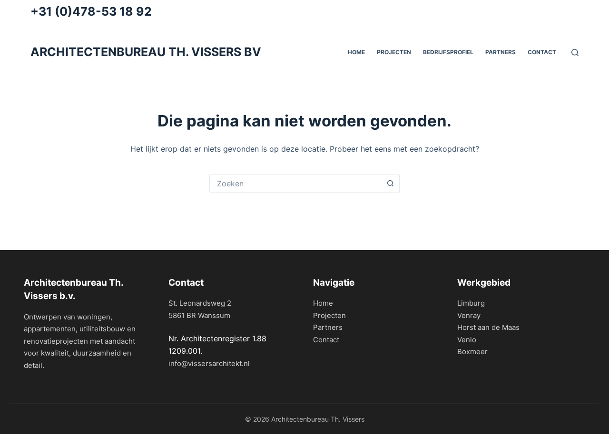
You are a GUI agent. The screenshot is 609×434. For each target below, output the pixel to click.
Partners (328, 327)
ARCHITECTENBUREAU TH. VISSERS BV (145, 52)
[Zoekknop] (390, 183)
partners (500, 52)
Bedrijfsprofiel (448, 52)
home (356, 52)
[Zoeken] (575, 52)
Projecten (394, 52)
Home (323, 303)
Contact (542, 52)
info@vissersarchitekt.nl (209, 363)
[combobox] (295, 183)
